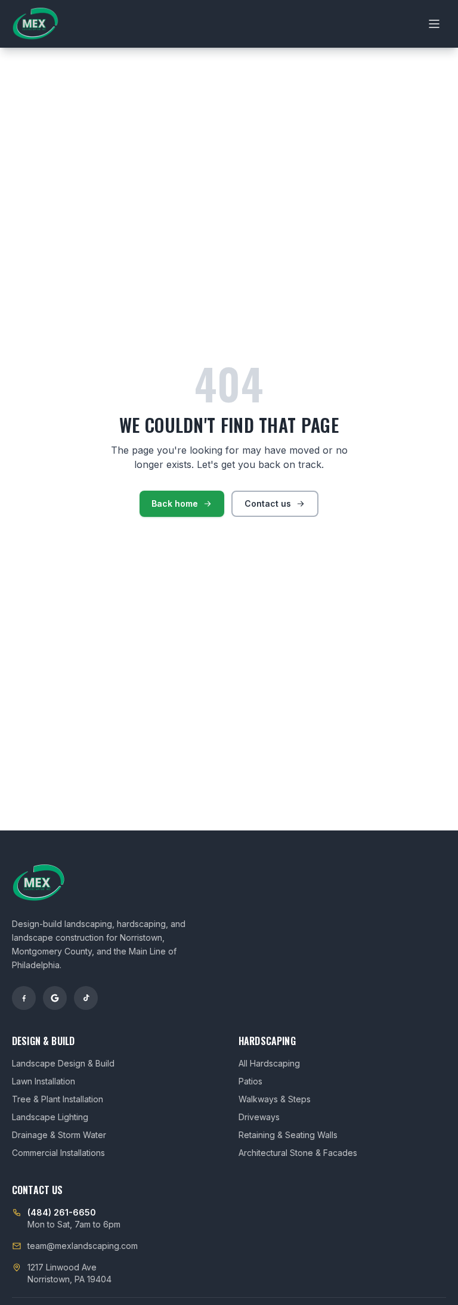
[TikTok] (86, 998)
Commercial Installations (58, 1153)
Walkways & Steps (275, 1099)
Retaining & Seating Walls (288, 1135)
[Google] (55, 998)
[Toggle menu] (434, 24)
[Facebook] (24, 998)
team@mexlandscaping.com (82, 1246)
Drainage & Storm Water (59, 1135)
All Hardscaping (269, 1063)
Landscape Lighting (50, 1117)
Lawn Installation (43, 1081)
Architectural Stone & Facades (298, 1153)
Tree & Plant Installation (57, 1099)
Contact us (268, 503)
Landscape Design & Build (63, 1063)
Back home (174, 503)
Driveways (259, 1117)
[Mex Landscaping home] (35, 24)
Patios (250, 1081)
